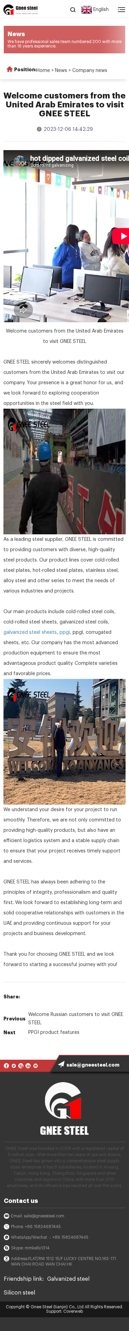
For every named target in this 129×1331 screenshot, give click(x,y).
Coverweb (73, 1311)
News (61, 70)
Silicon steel (19, 1293)
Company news (89, 70)
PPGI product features (53, 1032)
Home (43, 70)
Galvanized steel (68, 1279)
